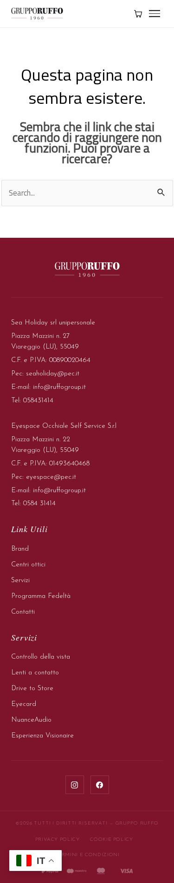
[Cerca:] (87, 193)
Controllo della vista (40, 657)
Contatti (23, 612)
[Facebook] (99, 784)
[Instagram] (74, 784)
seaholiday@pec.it (52, 373)
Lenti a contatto (35, 672)
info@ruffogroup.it (59, 387)
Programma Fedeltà (41, 596)
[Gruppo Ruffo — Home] (37, 13)
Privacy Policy (57, 839)
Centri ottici (28, 564)
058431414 (38, 400)
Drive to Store (32, 688)
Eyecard (23, 704)
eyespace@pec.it (51, 477)
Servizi (20, 580)
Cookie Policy (111, 839)
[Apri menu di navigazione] (154, 13)
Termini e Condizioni (87, 855)
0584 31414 (39, 503)
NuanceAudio (31, 720)
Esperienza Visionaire (42, 735)
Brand (20, 549)
